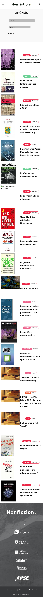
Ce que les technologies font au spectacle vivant (30, 356)
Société (27, 55)
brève (33, 373)
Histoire (27, 76)
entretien (34, 76)
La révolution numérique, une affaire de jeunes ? (29, 470)
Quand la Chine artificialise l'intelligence (27, 220)
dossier (33, 284)
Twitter (12, 590)
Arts (28, 373)
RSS (16, 590)
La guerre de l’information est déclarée (28, 84)
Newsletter (20, 590)
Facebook (9, 590)
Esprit (28, 392)
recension (34, 55)
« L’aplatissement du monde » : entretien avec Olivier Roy (30, 129)
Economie (27, 441)
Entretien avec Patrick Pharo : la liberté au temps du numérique (30, 152)
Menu (3, 4)
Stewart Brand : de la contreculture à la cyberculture (30, 492)
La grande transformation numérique (27, 265)
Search (40, 4)
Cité (28, 418)
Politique (26, 100)
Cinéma (27, 302)
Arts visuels (26, 349)
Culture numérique (29, 288)
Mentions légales (34, 590)
